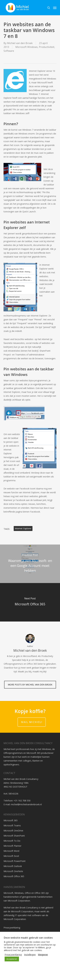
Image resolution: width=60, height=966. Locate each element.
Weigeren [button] (43, 954)
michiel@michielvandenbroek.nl (26, 804)
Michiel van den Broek (20, 43)
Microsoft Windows (26, 47)
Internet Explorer (23, 528)
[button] (54, 7)
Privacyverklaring (12, 927)
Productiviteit (46, 47)
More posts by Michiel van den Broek (30, 684)
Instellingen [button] (30, 954)
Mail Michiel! (31, 722)
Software (9, 51)
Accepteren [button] (11, 959)
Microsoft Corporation (19, 900)
